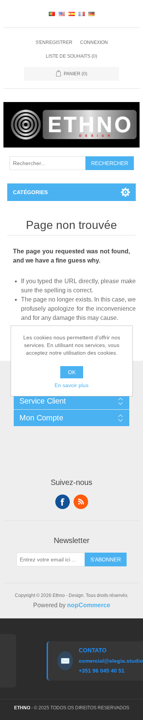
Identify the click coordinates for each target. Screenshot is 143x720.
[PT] (51, 14)
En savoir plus (71, 385)
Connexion (94, 42)
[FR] (81, 14)
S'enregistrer (53, 42)
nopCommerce (88, 605)
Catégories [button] (30, 192)
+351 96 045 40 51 (99, 671)
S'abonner (105, 559)
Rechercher (109, 163)
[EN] (61, 14)
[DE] (91, 14)
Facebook (62, 502)
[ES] (71, 14)
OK (72, 372)
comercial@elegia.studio (109, 661)
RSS (81, 502)
